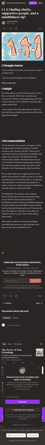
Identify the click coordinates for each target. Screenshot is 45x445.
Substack (12, 441)
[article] (22, 356)
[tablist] (11, 318)
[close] (39, 368)
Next (38, 303)
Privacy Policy (22, 419)
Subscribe (33, 3)
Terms (28, 430)
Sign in (40, 3)
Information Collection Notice (26, 417)
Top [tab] (4, 344)
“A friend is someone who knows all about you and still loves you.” (17, 356)
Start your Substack (17, 435)
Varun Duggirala (12, 21)
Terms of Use (33, 415)
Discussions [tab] (18, 344)
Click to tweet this (9, 82)
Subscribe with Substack (24, 410)
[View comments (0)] (11, 28)
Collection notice (37, 430)
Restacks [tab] (15, 318)
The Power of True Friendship (12, 351)
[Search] (41, 344)
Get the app (33, 435)
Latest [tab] (9, 344)
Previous (8, 303)
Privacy (22, 430)
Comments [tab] (6, 318)
